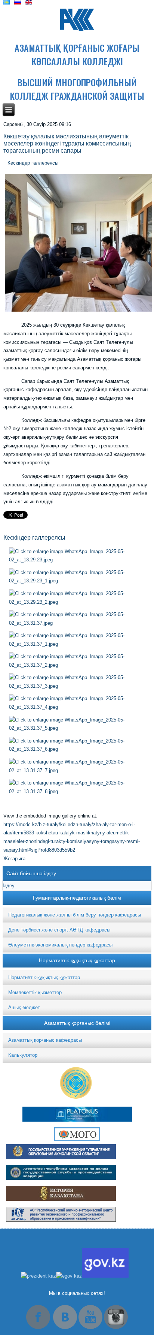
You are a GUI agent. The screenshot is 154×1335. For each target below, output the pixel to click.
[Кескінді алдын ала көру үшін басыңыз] (78, 311)
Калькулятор (22, 1055)
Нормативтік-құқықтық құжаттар (44, 977)
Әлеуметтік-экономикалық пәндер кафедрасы (60, 945)
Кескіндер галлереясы (32, 163)
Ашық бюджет (24, 1007)
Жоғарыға (14, 858)
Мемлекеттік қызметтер (35, 992)
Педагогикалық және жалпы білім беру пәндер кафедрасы (74, 915)
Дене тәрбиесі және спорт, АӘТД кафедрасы (59, 930)
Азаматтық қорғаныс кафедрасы (45, 1040)
